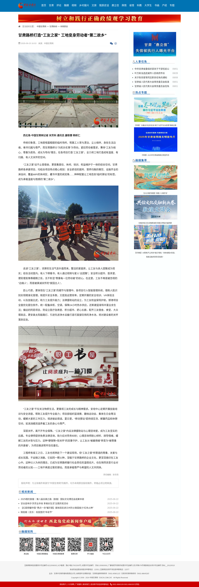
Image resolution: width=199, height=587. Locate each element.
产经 (164, 5)
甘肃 (51, 5)
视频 (74, 5)
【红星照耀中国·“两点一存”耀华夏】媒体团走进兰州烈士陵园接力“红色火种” (57, 508)
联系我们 (86, 584)
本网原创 (64, 26)
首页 (43, 5)
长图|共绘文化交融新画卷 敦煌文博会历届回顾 (155, 223)
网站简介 (63, 584)
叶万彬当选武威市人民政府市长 (150, 73)
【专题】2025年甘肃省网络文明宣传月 (155, 155)
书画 (156, 5)
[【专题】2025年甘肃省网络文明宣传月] (155, 152)
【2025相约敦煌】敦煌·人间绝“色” (155, 193)
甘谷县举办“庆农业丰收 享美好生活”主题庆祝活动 (44, 503)
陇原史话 (104, 5)
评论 (58, 5)
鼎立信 (115, 5)
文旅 (94, 5)
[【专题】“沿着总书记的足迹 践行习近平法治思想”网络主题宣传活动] (155, 122)
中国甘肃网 (41, 26)
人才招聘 (70, 584)
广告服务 (78, 584)
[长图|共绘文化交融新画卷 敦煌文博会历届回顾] (155, 219)
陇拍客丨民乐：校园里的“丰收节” (36, 512)
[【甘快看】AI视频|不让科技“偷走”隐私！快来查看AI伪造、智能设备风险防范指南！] (155, 249)
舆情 (124, 5)
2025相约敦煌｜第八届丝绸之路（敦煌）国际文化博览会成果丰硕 (52, 499)
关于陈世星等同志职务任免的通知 (151, 77)
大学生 (148, 5)
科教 (139, 5)
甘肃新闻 (53, 26)
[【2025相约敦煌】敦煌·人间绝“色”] (155, 190)
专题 (172, 5)
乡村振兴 (84, 5)
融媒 (66, 5)
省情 (131, 5)
